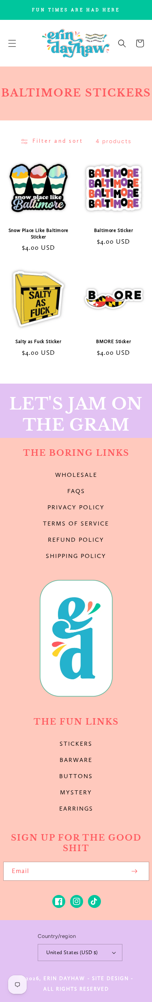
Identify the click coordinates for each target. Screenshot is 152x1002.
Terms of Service (76, 523)
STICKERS (76, 743)
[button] (12, 43)
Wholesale (76, 474)
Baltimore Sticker (113, 230)
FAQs (76, 491)
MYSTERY (76, 792)
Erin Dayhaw (64, 978)
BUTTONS (76, 776)
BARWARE (76, 760)
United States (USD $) (72, 952)
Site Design (110, 978)
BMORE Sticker (113, 341)
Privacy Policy (76, 507)
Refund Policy (76, 539)
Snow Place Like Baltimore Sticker (39, 233)
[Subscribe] (134, 871)
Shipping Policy (76, 556)
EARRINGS (76, 808)
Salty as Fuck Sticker (38, 341)
